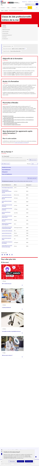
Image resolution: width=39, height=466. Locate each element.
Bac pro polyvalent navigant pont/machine (12, 124)
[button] (19, 167)
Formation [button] (3, 7)
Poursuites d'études (5, 33)
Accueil (2, 10)
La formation (4, 27)
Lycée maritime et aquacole (6, 235)
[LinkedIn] (7, 255)
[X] (10, 255)
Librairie (29, 1)
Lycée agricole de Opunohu (6, 194)
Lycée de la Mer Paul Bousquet (7, 230)
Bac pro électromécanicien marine (10, 123)
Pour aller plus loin (5, 38)
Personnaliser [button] (12, 461)
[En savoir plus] (25, 48)
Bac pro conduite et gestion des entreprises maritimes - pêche (16, 122)
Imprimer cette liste (32, 178)
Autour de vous (33, 159)
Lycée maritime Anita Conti (6, 233)
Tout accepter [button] (29, 461)
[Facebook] (12, 255)
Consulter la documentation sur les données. (21, 142)
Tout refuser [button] (20, 461)
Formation (6, 10)
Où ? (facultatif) (5, 156)
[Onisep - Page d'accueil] (11, 2)
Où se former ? (4, 36)
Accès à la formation (5, 31)
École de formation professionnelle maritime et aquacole (6, 191)
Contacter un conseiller (23, 7)
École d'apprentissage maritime (7, 187)
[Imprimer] (2, 255)
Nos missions (36, 1)
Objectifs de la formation (6, 29)
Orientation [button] (14, 7)
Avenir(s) (29, 7)
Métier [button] (8, 7)
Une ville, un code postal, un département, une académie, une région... (12, 157)
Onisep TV (24, 1)
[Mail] (5, 255)
